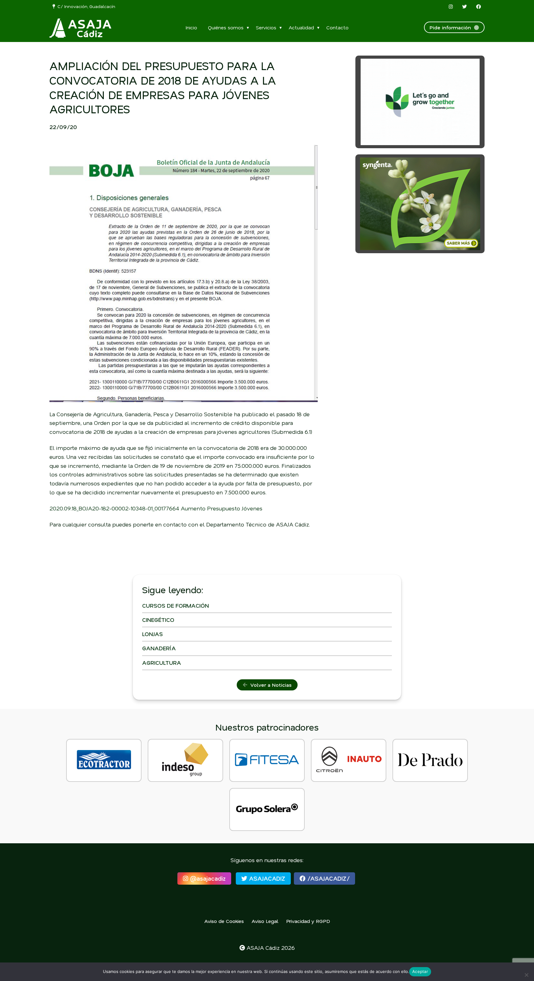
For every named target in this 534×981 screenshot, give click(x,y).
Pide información (452, 27)
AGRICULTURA (161, 662)
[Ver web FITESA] (267, 760)
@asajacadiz (207, 878)
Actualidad (301, 27)
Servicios (266, 27)
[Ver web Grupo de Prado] (430, 760)
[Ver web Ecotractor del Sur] (104, 760)
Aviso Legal (265, 921)
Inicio (191, 27)
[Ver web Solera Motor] (267, 809)
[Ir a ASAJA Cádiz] (80, 28)
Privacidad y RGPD (308, 921)
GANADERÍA (159, 648)
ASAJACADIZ (266, 878)
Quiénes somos (226, 27)
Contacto (337, 27)
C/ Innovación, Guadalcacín (85, 6)
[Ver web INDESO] (185, 760)
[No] (526, 975)
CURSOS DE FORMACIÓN (175, 605)
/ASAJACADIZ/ (327, 878)
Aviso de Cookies (224, 921)
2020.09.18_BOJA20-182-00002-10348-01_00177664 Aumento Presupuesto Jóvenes (155, 508)
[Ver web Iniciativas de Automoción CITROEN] (348, 760)
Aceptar (420, 971)
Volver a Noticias (269, 684)
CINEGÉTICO (158, 619)
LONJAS (152, 634)
